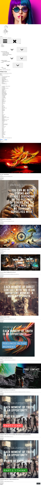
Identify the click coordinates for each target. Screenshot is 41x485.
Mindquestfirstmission (4, 120)
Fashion (3, 100)
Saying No (3, 133)
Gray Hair (3, 105)
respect (3, 131)
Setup (2, 135)
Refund (3, 130)
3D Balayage (3, 86)
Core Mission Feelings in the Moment (6, 357)
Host (2, 111)
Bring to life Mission (4, 77)
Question (3, 128)
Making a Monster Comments (5, 117)
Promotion (3, 127)
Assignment (3, 89)
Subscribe (38, 483)
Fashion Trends (4, 101)
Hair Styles (3, 109)
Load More (1, 484)
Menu (20, 43)
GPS (2, 104)
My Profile (4, 68)
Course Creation (5, 55)
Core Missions (3, 97)
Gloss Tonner (3, 103)
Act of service (3, 87)
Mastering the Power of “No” (5, 119)
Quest (2, 82)
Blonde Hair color (4, 91)
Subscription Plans (4, 51)
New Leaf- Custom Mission (4, 174)
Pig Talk (3, 125)
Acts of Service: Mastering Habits (6, 76)
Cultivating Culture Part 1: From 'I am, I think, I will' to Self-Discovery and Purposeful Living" (15, 434)
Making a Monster (4, 60)
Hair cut (3, 108)
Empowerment (4, 78)
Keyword (1, 74)
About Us (2, 46)
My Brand (3, 121)
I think (3, 112)
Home (2, 44)
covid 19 (3, 98)
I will (2, 113)
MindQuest (3, 80)
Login (2, 67)
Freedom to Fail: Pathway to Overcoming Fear (7, 389)
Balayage (3, 90)
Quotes (3, 129)
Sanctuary (3, 132)
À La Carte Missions (6, 52)
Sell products (3, 134)
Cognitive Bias (3, 95)
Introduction (3, 114)
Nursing (3, 122)
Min (0, 140)
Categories (1, 75)
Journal (3, 115)
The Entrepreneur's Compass (5, 249)
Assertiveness (3, 88)
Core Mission (3, 96)
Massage (3, 118)
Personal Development (4, 124)
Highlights (3, 110)
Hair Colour (3, 107)
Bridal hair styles (4, 92)
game (2, 102)
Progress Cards (4, 126)
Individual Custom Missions (7, 54)
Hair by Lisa (3, 106)
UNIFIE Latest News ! (4, 83)
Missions (2, 45)
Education (3, 99)
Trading (3, 136)
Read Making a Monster (6, 61)
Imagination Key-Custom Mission (5, 219)
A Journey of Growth (6, 53)
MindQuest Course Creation (5, 81)
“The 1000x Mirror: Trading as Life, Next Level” (8, 272)
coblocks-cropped (4, 94)
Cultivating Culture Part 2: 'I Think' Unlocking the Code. (9, 479)
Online (3, 123)
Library (2, 62)
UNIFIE (1, 36)
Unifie (2, 137)
